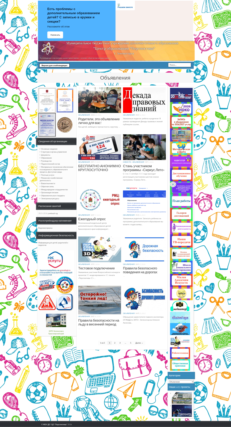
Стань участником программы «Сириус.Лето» (144, 168)
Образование (46, 158)
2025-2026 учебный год (48, 213)
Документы (45, 155)
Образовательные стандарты (53, 196)
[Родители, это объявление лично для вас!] (99, 100)
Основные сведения (49, 149)
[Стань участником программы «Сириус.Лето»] (144, 147)
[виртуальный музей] (182, 398)
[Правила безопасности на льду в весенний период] (99, 300)
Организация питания (49, 192)
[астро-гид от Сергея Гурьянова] (182, 410)
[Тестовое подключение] (99, 249)
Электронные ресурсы (50, 198)
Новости (127, 162)
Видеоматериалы (45, 228)
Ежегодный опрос (92, 219)
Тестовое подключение (96, 268)
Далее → (139, 343)
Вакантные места (48, 183)
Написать (55, 35)
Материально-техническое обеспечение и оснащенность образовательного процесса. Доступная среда (56, 169)
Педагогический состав (50, 164)
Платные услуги (47, 175)
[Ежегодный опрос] (99, 200)
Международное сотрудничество (54, 189)
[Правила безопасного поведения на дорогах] (144, 249)
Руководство (46, 161)
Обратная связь (47, 186)
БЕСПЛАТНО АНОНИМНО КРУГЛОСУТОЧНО (99, 168)
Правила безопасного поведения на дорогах (140, 270)
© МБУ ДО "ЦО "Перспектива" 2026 (56, 424)
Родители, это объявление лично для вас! (99, 121)
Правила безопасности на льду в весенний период (98, 322)
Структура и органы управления (54, 152)
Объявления (84, 115)
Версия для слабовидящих (54, 65)
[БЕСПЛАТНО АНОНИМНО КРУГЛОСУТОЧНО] (99, 147)
